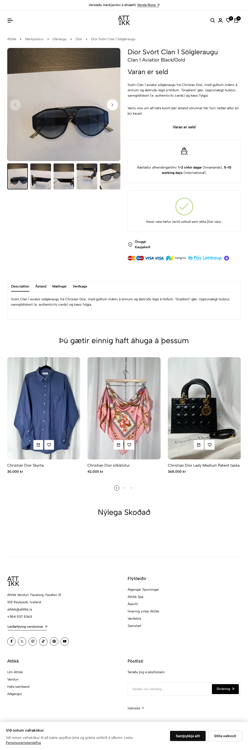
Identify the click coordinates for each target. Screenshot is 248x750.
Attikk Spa (135, 597)
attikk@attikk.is (19, 609)
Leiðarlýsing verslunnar (25, 627)
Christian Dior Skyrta (25, 465)
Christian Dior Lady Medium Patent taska (204, 465)
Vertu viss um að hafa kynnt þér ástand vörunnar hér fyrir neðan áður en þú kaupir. (183, 111)
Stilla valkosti (225, 736)
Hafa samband (18, 687)
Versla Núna (146, 5)
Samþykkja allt (188, 736)
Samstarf (134, 626)
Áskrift (133, 604)
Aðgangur (14, 694)
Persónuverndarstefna (23, 743)
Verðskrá (134, 619)
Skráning (223, 689)
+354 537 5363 (19, 617)
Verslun (13, 679)
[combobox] (136, 708)
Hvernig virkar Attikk (143, 611)
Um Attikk (15, 672)
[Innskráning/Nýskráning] (220, 20)
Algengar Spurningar (143, 590)
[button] (112, 104)
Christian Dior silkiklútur (108, 465)
